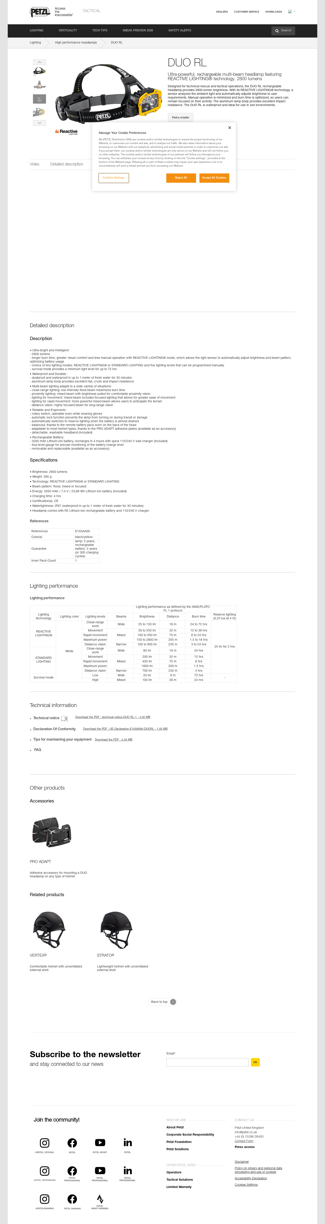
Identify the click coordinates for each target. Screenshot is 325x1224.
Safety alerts (179, 30)
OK (255, 1062)
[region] (164, 156)
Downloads (274, 11)
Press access (245, 1147)
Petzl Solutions (177, 1149)
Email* (170, 1053)
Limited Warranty (178, 1187)
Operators (174, 1172)
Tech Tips (99, 30)
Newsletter (231, 34)
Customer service (246, 11)
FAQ (227, 22)
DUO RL (117, 42)
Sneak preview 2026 (138, 30)
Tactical (92, 11)
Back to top (159, 1002)
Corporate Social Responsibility (190, 1135)
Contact (229, 28)
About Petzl (175, 1127)
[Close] (230, 128)
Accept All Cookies (214, 178)
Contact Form (244, 1141)
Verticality (68, 30)
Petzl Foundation (178, 1142)
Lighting (36, 30)
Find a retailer (180, 117)
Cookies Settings (113, 178)
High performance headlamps (76, 42)
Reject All (181, 178)
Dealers (222, 11)
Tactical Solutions (179, 1180)
